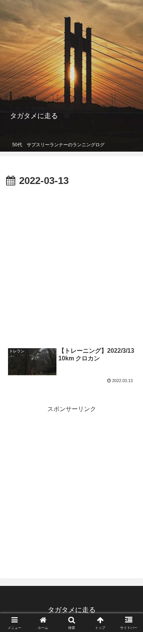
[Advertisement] (71, 265)
